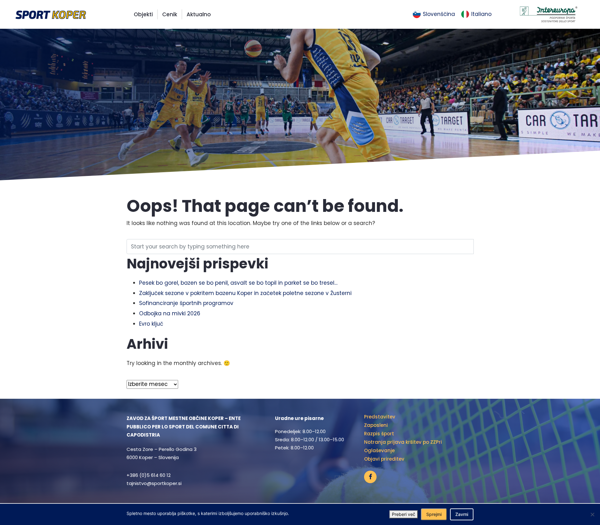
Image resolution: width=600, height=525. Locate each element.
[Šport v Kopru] (51, 14)
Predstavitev (379, 416)
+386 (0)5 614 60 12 (149, 475)
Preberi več (403, 514)
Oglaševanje (379, 450)
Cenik (169, 14)
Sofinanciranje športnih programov (186, 303)
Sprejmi (434, 514)
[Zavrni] (592, 514)
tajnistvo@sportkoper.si (154, 483)
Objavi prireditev (384, 459)
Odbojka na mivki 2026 (169, 313)
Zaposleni (376, 425)
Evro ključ (151, 324)
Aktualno (199, 14)
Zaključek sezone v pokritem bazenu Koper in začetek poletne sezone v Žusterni (245, 293)
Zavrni (461, 514)
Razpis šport (379, 433)
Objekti (143, 14)
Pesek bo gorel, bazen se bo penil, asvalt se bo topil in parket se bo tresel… (238, 283)
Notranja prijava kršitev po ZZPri (403, 442)
